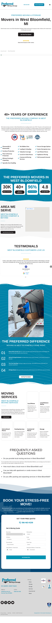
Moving (30, 582)
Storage (30, 585)
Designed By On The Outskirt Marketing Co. (42, 611)
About (30, 592)
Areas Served (32, 589)
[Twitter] (9, 601)
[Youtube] (12, 601)
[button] (39, 4)
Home (30, 580)
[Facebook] (2, 601)
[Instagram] (5, 601)
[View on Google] (26, 265)
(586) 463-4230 (17, 590)
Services (31, 587)
